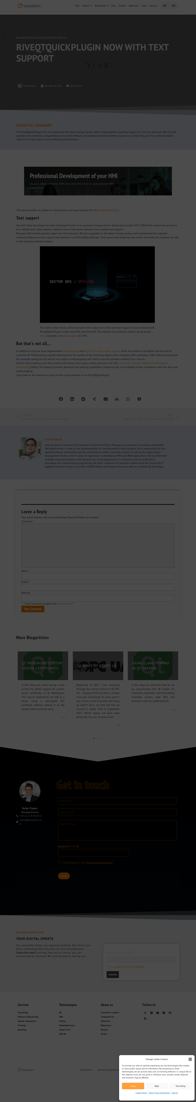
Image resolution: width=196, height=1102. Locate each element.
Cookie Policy (141, 1093)
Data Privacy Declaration (159, 1093)
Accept (133, 1086)
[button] (190, 1059)
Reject (157, 1086)
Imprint (175, 1093)
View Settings (181, 1086)
